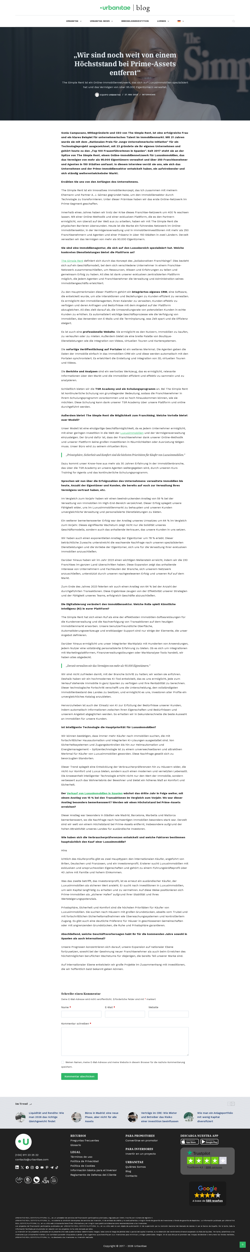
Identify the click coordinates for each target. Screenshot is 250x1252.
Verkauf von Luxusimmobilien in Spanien (95, 793)
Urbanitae (72, 21)
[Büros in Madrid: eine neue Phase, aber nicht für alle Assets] (76, 1117)
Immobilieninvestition (135, 21)
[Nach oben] (243, 1245)
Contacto (131, 1175)
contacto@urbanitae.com (31, 1159)
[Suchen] (233, 21)
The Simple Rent (72, 260)
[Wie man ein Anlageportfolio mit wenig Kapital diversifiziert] (189, 1117)
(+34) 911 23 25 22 (26, 1155)
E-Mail (110, 1007)
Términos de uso (81, 1156)
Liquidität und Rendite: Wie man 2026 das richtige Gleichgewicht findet (46, 1117)
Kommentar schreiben (76, 1023)
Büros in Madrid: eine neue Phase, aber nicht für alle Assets (101, 1117)
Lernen (161, 21)
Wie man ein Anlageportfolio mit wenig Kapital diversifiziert (215, 1117)
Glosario (75, 1145)
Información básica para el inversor (93, 1170)
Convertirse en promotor (142, 1140)
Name (66, 1007)
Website (153, 1007)
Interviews (148, 94)
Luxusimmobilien (132, 432)
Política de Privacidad (84, 1161)
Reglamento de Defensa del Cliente (93, 1174)
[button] (207, 1193)
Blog (128, 1171)
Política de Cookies (82, 1165)
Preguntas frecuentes (84, 1140)
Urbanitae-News (100, 21)
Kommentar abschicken (79, 1076)
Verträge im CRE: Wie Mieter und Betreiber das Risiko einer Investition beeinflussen (159, 1117)
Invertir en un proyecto (141, 1153)
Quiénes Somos (136, 1166)
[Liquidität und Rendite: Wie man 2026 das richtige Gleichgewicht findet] (20, 1117)
